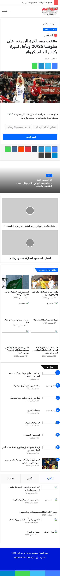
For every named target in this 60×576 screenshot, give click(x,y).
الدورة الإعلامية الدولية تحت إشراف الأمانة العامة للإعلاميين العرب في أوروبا (45, 350)
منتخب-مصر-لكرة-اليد (18, 127)
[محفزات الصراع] (50, 414)
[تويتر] (48, 149)
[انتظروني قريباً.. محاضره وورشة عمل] (50, 402)
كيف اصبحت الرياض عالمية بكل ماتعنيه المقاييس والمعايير (34, 184)
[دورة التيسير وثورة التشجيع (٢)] (44, 309)
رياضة (54, 29)
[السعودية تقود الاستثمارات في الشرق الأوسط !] (15, 282)
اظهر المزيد (31, 137)
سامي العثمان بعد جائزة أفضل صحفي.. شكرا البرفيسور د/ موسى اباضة (17, 350)
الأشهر (30, 478)
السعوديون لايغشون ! (31, 435)
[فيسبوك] (54, 149)
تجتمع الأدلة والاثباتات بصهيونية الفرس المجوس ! (33, 2)
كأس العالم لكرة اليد (44, 127)
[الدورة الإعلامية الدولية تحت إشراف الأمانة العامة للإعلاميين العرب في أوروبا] (44, 337)
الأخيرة (50, 478)
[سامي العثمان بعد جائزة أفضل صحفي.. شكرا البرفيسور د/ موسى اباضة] (15, 337)
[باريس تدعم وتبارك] (50, 426)
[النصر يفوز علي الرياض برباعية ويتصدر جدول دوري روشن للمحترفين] (50, 463)
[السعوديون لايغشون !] (50, 439)
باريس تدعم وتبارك (32, 422)
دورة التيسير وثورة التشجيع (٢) (45, 319)
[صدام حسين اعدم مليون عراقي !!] (50, 389)
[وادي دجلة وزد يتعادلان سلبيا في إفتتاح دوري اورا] (44, 282)
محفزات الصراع (33, 410)
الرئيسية (52, 23)
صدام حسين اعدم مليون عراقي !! (26, 385)
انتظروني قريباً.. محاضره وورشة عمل (25, 398)
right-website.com (22, 557)
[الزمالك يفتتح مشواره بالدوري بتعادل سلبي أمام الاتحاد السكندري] (50, 451)
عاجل (45, 23)
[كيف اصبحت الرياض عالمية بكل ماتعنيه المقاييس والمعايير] (50, 377)
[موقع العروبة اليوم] (50, 11)
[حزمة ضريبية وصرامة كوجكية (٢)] (15, 309)
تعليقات (10, 478)
